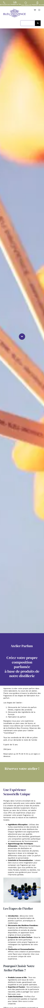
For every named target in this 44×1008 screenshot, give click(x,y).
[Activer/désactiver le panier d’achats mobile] (35, 10)
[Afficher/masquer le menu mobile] (39, 10)
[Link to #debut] (22, 336)
